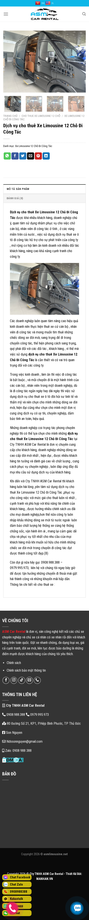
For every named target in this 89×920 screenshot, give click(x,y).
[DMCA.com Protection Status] (13, 760)
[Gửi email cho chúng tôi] (29, 680)
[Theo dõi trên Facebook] (6, 680)
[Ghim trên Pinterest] (38, 156)
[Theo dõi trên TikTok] (21, 680)
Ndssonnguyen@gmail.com (24, 741)
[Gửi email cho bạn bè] (30, 156)
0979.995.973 (39, 715)
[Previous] (10, 61)
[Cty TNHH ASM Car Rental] (44, 14)
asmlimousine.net (56, 854)
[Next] (79, 61)
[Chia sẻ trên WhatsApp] (7, 156)
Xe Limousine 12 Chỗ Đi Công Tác (33, 146)
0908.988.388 (16, 715)
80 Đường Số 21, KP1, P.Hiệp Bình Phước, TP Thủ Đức (43, 723)
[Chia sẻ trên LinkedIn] (46, 156)
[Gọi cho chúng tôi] (37, 680)
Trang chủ (10, 115)
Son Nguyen (13, 733)
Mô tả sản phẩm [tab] (18, 189)
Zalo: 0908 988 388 (18, 751)
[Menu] (5, 14)
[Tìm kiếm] (84, 14)
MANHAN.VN (44, 879)
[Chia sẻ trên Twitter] (22, 156)
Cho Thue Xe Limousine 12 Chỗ (41, 115)
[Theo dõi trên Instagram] (13, 680)
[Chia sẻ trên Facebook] (15, 156)
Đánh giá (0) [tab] (15, 198)
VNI (43, 3)
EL (53, 3)
